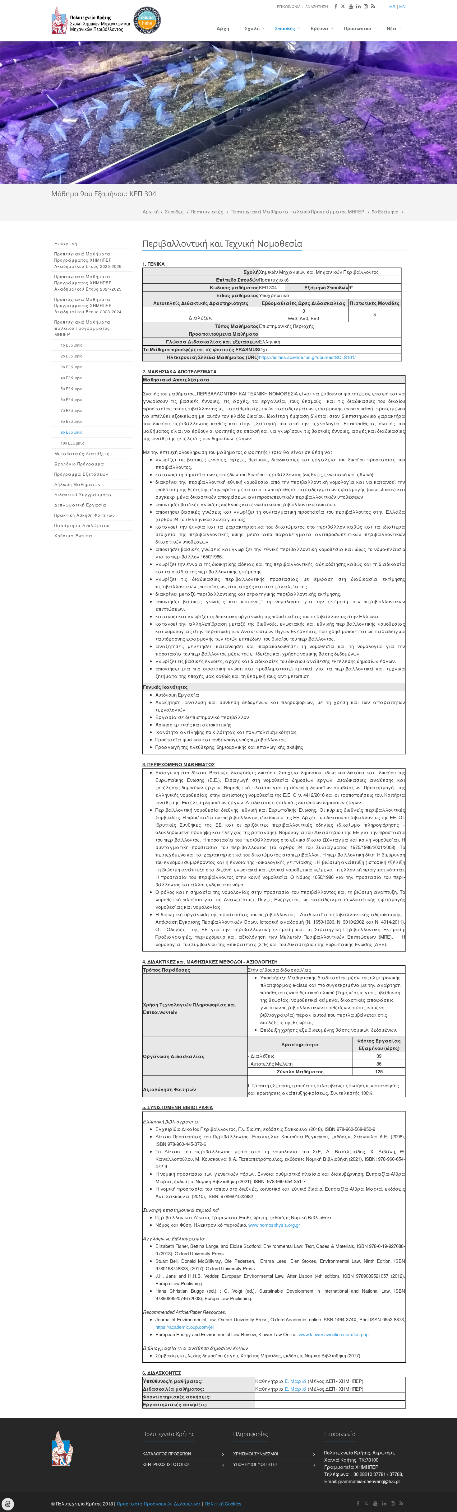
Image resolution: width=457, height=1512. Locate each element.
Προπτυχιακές (207, 211)
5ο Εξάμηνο (71, 388)
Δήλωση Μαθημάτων (77, 484)
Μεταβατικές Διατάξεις (81, 453)
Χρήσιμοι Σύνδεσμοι (255, 1454)
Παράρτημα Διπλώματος (82, 525)
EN (402, 6)
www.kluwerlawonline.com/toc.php (333, 1334)
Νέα (391, 28)
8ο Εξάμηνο (71, 421)
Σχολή (252, 28)
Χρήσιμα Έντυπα (73, 536)
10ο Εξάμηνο (73, 443)
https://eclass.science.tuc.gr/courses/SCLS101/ (307, 357)
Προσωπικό (357, 28)
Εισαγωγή (65, 243)
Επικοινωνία (289, 6)
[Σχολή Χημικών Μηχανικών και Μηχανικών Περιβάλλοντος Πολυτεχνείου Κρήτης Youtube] (351, 6)
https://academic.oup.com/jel (184, 1326)
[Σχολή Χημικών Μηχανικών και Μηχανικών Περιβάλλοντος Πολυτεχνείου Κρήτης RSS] (373, 6)
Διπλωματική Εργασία (80, 505)
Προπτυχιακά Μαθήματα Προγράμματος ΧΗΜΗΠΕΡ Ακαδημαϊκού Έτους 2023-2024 (88, 305)
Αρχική (151, 211)
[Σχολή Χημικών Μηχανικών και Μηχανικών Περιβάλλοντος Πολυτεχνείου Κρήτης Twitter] (343, 6)
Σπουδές (285, 28)
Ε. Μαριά (296, 1381)
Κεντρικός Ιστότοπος (166, 1464)
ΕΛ (392, 6)
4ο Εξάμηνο (71, 377)
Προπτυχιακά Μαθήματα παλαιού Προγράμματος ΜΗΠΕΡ (297, 211)
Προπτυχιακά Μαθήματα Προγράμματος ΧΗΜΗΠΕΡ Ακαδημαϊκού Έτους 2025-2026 (88, 260)
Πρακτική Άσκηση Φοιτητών (84, 515)
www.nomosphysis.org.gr (274, 1224)
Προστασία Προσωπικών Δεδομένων (158, 1503)
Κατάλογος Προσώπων (166, 1454)
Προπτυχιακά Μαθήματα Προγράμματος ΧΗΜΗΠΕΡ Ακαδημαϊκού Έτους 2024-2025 (88, 282)
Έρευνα (320, 28)
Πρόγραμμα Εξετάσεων (81, 474)
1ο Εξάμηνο (71, 345)
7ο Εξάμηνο (71, 410)
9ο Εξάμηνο (385, 211)
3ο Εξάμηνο (71, 366)
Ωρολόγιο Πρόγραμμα (79, 464)
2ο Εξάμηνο (71, 355)
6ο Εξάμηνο (71, 399)
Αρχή (223, 28)
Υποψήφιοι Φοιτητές (255, 1464)
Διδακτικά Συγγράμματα (83, 494)
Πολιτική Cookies (223, 1503)
